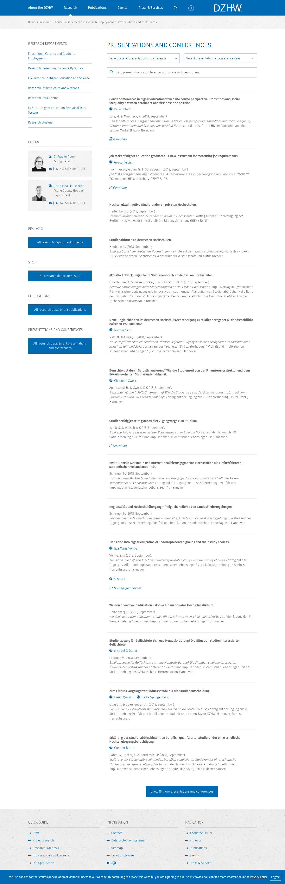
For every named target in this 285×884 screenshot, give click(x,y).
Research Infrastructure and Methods (53, 88)
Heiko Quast (122, 697)
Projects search (43, 840)
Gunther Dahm (124, 748)
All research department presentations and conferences (60, 346)
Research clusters (40, 122)
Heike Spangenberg (155, 697)
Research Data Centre (43, 98)
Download (120, 139)
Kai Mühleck (122, 109)
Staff (36, 833)
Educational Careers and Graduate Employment (51, 56)
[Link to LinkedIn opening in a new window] (108, 863)
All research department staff (60, 276)
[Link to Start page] (228, 8)
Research (70, 8)
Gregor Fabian (123, 162)
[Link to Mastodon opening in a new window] (116, 863)
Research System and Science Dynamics (55, 68)
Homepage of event (127, 588)
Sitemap (117, 848)
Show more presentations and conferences (182, 791)
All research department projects (60, 242)
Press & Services (150, 8)
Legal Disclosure (122, 855)
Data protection (43, 863)
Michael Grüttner (125, 651)
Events (122, 8)
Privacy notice (259, 877)
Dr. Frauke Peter (64, 159)
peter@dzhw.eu (51, 169)
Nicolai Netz (122, 330)
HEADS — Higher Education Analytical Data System (57, 110)
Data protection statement (129, 840)
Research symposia (46, 848)
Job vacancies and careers (51, 855)
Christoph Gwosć (125, 381)
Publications (97, 8)
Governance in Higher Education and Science (59, 78)
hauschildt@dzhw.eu (51, 204)
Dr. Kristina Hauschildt (69, 190)
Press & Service (200, 863)
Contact (116, 833)
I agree (275, 877)
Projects (195, 840)
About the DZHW (40, 8)
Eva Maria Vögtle (125, 548)
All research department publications (60, 309)
